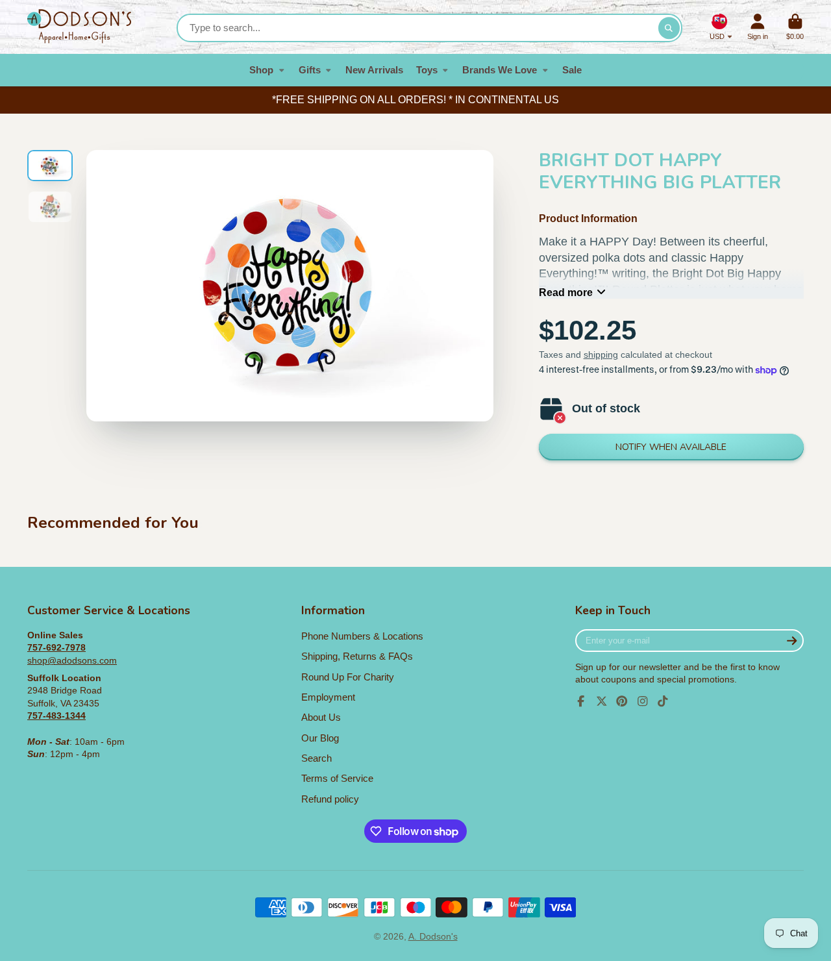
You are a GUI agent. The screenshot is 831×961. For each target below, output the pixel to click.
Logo (79, 27)
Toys (427, 69)
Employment (328, 697)
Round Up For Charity (347, 676)
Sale (572, 69)
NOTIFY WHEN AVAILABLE (670, 447)
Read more (566, 292)
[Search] (669, 28)
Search (316, 758)
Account (757, 27)
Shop (261, 69)
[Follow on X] (602, 701)
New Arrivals (374, 69)
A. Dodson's (433, 936)
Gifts (310, 69)
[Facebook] (581, 701)
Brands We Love (499, 69)
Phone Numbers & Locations (362, 636)
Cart (795, 27)
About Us (321, 717)
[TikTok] (663, 701)
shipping (601, 354)
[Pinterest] (622, 701)
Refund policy (330, 799)
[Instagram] (643, 701)
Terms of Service (337, 778)
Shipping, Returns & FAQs (357, 656)
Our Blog (320, 737)
